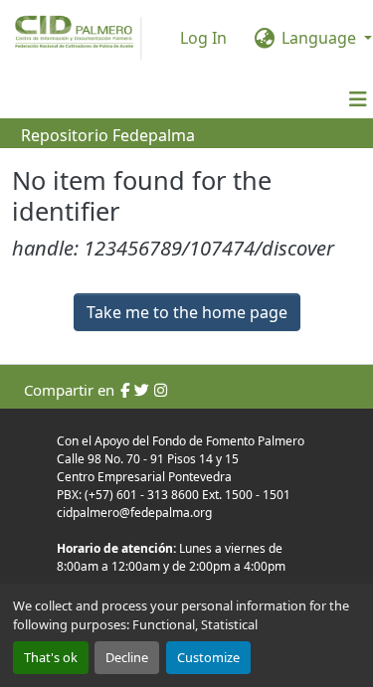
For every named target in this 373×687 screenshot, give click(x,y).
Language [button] (319, 38)
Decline (126, 657)
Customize (208, 657)
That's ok (51, 657)
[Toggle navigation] (358, 99)
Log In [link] (203, 38)
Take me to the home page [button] (187, 312)
